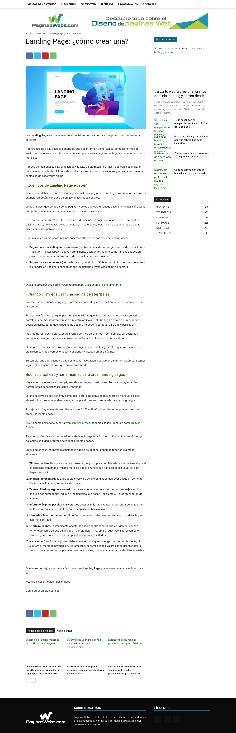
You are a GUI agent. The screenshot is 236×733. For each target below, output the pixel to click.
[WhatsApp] (53, 55)
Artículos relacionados (40, 630)
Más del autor (64, 630)
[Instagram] (167, 719)
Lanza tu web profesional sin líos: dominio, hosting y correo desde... (180, 93)
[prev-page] (28, 680)
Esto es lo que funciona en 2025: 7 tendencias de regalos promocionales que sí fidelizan (125, 670)
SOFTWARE (149, 4)
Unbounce (75, 386)
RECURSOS (107, 4)
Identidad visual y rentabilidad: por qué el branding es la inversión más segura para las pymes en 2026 (43, 670)
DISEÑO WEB (88, 4)
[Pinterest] (45, 55)
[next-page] (33, 680)
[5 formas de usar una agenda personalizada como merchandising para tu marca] (86, 651)
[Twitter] (37, 55)
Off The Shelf (89, 409)
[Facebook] (29, 55)
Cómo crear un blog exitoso (43, 590)
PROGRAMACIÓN (128, 4)
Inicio (28, 33)
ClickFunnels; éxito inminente (103, 284)
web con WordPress (77, 423)
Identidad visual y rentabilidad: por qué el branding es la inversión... (191, 140)
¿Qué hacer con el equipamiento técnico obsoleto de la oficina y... (192, 123)
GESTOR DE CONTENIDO (42, 4)
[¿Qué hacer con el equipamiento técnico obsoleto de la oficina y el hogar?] (163, 127)
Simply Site (118, 436)
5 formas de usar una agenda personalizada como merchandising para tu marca (85, 670)
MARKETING (68, 4)
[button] (206, 4)
